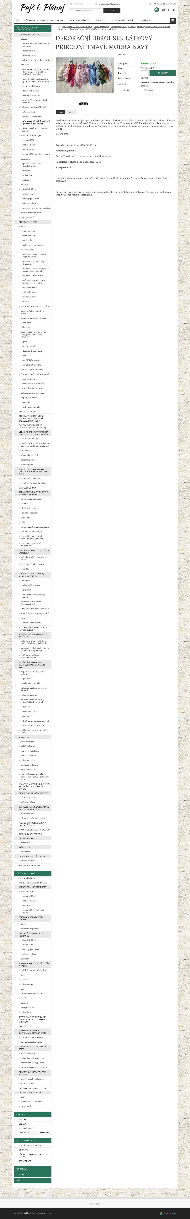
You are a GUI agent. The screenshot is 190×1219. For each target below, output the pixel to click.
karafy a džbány (28, 1083)
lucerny (26, 327)
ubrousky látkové (31, 111)
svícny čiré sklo (30, 287)
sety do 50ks (28, 149)
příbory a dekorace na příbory (31, 918)
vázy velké (27, 240)
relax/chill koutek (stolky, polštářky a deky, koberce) (32, 537)
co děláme (146, 20)
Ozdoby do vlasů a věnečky (34, 793)
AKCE (19, 1180)
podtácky (25, 958)
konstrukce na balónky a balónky (33, 635)
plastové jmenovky (31, 585)
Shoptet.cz (94, 1204)
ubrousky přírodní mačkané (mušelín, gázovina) (36, 122)
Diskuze (71, 112)
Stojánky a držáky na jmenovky (35, 608)
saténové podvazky (29, 765)
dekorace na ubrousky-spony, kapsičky (34, 129)
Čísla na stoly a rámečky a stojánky (32, 312)
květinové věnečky (29, 802)
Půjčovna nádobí (79, 20)
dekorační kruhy (30, 711)
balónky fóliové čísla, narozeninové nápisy (30, 656)
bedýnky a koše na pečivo (32, 1101)
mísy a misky (26, 1106)
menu (23, 618)
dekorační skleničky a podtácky (31, 934)
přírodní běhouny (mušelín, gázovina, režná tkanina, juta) (36, 80)
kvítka (26, 355)
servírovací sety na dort (31, 1041)
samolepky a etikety (32, 622)
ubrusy (24, 39)
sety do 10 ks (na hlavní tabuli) (33, 911)
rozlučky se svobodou (31, 834)
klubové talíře (27, 891)
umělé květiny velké (32, 364)
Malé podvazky (27, 741)
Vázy (23, 226)
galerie (100, 20)
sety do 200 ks (29, 896)
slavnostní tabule (29, 34)
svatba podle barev (29, 865)
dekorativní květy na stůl (34, 383)
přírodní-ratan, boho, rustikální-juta (32, 164)
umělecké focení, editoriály (34, 1132)
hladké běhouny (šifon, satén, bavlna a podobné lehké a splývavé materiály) (36, 72)
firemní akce (26, 1128)
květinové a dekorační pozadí (36, 720)
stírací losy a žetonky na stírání (35, 613)
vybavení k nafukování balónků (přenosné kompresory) (35, 649)
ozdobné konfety (30, 379)
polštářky (25, 517)
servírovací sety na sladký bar (34, 1067)
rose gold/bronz (28, 1007)
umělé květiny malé (32, 360)
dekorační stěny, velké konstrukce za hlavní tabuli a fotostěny (31, 418)
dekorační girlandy (31, 407)
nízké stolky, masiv (29, 508)
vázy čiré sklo (29, 235)
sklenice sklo (29, 194)
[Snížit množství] (148, 74)
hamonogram (27, 464)
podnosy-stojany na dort (32, 1037)
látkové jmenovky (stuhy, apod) (34, 595)
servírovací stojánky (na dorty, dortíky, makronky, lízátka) (33, 1019)
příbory (24, 184)
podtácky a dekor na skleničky (36, 208)
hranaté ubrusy (30, 55)
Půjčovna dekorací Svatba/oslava (43, 20)
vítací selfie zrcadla (29, 438)
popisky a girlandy (29, 397)
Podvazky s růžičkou (30, 751)
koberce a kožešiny (29, 512)
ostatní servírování (30, 1092)
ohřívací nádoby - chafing (33, 1088)
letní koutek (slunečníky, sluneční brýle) (32, 544)
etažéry (23, 1026)
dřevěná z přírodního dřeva (33, 369)
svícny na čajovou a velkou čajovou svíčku (35, 255)
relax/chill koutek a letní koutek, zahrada (33, 493)
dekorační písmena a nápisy (33, 392)
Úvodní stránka (17, 20)
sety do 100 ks (29, 900)
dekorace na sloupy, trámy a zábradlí (33, 689)
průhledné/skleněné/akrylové (34, 970)
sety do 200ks (29, 140)
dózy (23, 1096)
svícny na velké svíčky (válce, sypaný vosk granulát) (36, 269)
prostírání (25, 158)
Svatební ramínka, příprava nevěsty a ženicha (34, 808)
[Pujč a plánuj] (41, 7)
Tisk (129, 90)
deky (23, 522)
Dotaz (150, 90)
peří (25, 341)
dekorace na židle (29, 411)
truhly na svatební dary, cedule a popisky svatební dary (33, 471)
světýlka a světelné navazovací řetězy (34, 558)
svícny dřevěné (29, 296)
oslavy (23, 1123)
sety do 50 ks (28, 905)
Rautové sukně (27, 217)
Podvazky (24, 737)
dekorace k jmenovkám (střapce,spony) (31, 602)
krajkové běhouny (31, 90)
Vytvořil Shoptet (169, 1213)
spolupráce (25, 1161)
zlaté (23, 974)
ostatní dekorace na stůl (31, 388)
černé (23, 998)
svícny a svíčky (27, 249)
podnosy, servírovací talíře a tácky (34, 964)
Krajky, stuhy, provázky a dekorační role (32, 824)
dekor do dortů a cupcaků (32, 1058)
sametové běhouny (31, 86)
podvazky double (28, 755)
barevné (26, 170)
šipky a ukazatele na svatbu (34, 829)
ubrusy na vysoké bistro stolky (36, 60)
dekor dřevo (26, 1012)
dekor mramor (27, 984)
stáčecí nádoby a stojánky (32, 1078)
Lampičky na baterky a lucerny (34, 318)
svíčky (26, 301)
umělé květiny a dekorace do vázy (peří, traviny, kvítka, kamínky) (33, 334)
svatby (22, 1119)
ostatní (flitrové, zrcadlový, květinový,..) (35, 101)
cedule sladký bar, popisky (32, 1062)
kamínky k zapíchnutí (32, 350)
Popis (60, 112)
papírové (27, 589)
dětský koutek (27, 838)
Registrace (171, 4)
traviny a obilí (29, 346)
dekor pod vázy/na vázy (33, 245)
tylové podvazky (28, 769)
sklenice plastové (31, 203)
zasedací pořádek (28, 459)
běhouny (25, 64)
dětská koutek (27, 842)
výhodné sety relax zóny (31, 498)
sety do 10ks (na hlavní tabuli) (36, 154)
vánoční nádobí (27, 878)
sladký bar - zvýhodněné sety (32, 1047)
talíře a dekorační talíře (31, 212)
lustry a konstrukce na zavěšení (35, 526)
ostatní (26, 180)
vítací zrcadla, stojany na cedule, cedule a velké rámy (34, 433)
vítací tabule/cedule (30, 455)
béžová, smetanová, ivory (32, 993)
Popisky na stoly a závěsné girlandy (33, 672)
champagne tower (31, 198)
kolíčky (26, 706)
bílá (22, 989)
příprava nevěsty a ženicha (33, 818)
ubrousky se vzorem (32, 116)
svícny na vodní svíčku (33, 275)
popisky (26, 402)
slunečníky (26, 503)
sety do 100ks (29, 144)
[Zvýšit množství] (148, 71)
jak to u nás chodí (122, 20)
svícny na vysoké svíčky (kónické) (33, 262)
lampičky (27, 322)
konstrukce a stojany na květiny (35, 306)
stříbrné (24, 979)
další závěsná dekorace (33, 725)
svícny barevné (29, 292)
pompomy (27, 716)
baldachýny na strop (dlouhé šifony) (34, 731)
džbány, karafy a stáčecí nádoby (32, 1073)
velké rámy (26, 450)
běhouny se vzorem (31, 95)
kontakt (21, 1174)
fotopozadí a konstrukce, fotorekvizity (33, 628)
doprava (23, 1150)
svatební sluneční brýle (31, 531)
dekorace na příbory (30, 928)
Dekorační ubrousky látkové (33, 107)
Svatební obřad (27, 487)
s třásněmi (27, 175)
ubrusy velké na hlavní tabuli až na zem (36, 44)
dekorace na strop (29, 695)
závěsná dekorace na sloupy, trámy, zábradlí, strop (32, 665)
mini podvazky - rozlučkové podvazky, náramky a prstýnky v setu (35, 776)
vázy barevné (29, 231)
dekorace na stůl (28, 222)
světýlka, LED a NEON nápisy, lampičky (34, 551)
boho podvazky (28, 760)
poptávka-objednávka (31, 1145)
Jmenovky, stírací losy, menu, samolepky (31, 574)
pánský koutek (27, 860)
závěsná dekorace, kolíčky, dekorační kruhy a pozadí (33, 700)
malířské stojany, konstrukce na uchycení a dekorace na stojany (35, 444)
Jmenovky (25, 580)
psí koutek (24, 847)
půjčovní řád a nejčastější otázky (33, 1155)
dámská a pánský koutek (32, 856)
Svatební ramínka (29, 813)
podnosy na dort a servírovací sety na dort (32, 1031)
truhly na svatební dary (31, 478)
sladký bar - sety (28, 1053)
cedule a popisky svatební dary (34, 483)
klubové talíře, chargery (31, 135)
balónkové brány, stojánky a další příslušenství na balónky (34, 642)
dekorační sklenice (29, 189)
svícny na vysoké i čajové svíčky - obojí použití (34, 281)
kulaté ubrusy (29, 50)
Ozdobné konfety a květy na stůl (35, 374)
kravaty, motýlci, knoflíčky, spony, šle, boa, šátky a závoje (34, 786)
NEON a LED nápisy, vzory (32, 564)
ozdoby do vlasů (28, 797)
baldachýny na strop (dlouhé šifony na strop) (32, 426)
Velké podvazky (28, 746)
